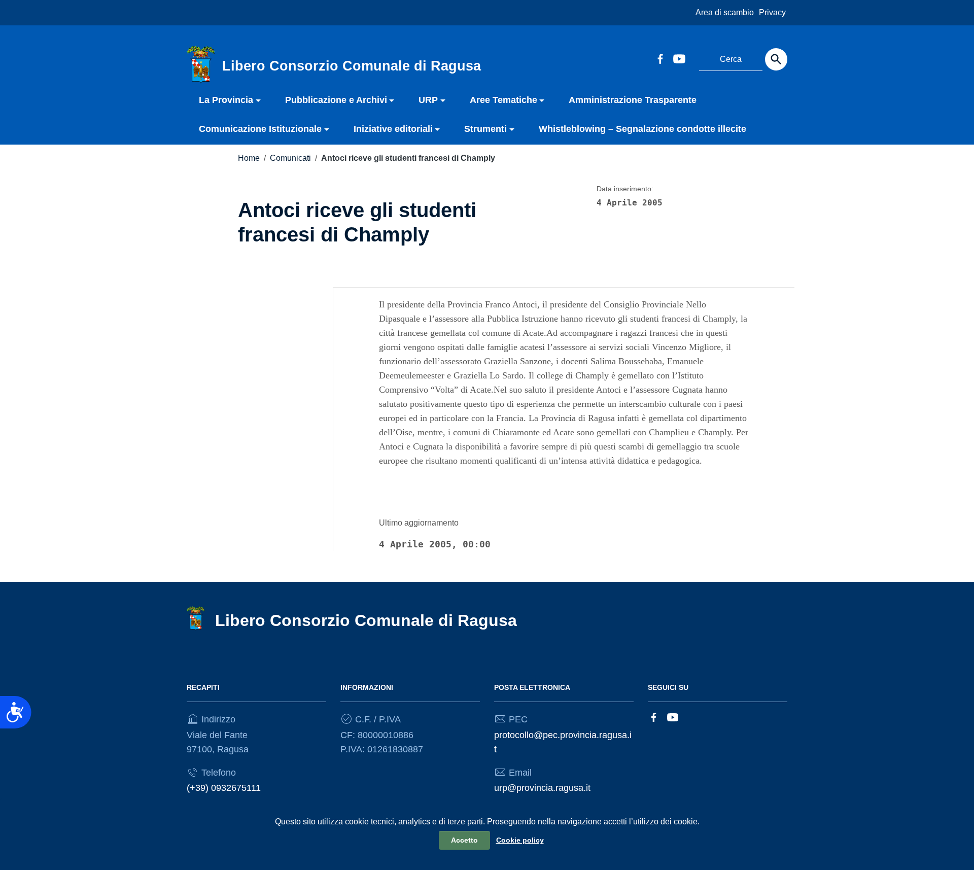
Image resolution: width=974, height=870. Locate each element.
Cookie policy (520, 840)
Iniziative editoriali (393, 129)
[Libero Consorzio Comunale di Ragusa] (201, 64)
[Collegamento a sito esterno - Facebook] (660, 58)
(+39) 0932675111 (224, 788)
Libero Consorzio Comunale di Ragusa (366, 620)
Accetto (464, 840)
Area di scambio (724, 12)
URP (428, 100)
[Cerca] (776, 59)
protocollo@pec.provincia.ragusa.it (563, 742)
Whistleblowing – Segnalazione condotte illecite (642, 129)
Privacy (772, 12)
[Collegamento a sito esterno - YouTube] (679, 58)
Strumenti (485, 129)
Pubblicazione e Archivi (336, 100)
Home (249, 158)
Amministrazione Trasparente (633, 100)
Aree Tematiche (503, 100)
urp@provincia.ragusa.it (542, 788)
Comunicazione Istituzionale (260, 129)
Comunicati (290, 158)
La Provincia (226, 100)
